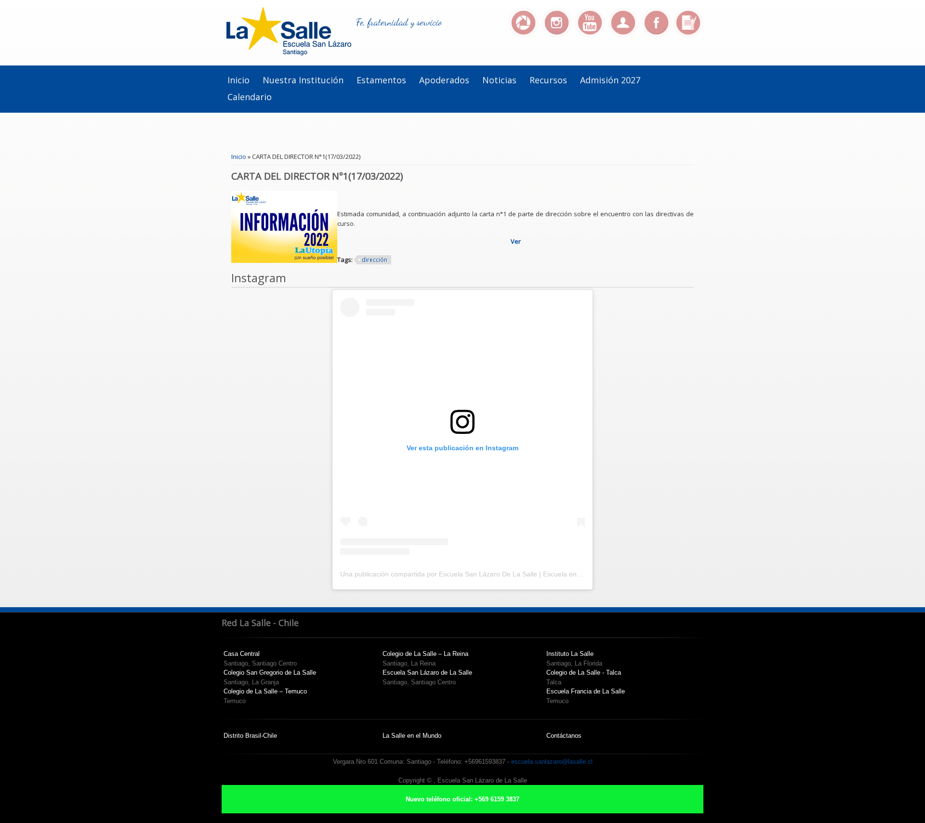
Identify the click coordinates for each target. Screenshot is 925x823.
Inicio (238, 80)
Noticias (499, 80)
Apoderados (444, 80)
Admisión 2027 (610, 80)
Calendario (249, 97)
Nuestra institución (303, 80)
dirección (374, 260)
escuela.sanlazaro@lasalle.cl (552, 761)
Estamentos (381, 80)
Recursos (548, 80)
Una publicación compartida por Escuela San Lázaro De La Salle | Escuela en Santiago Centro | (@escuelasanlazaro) (519, 574)
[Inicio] (288, 53)
